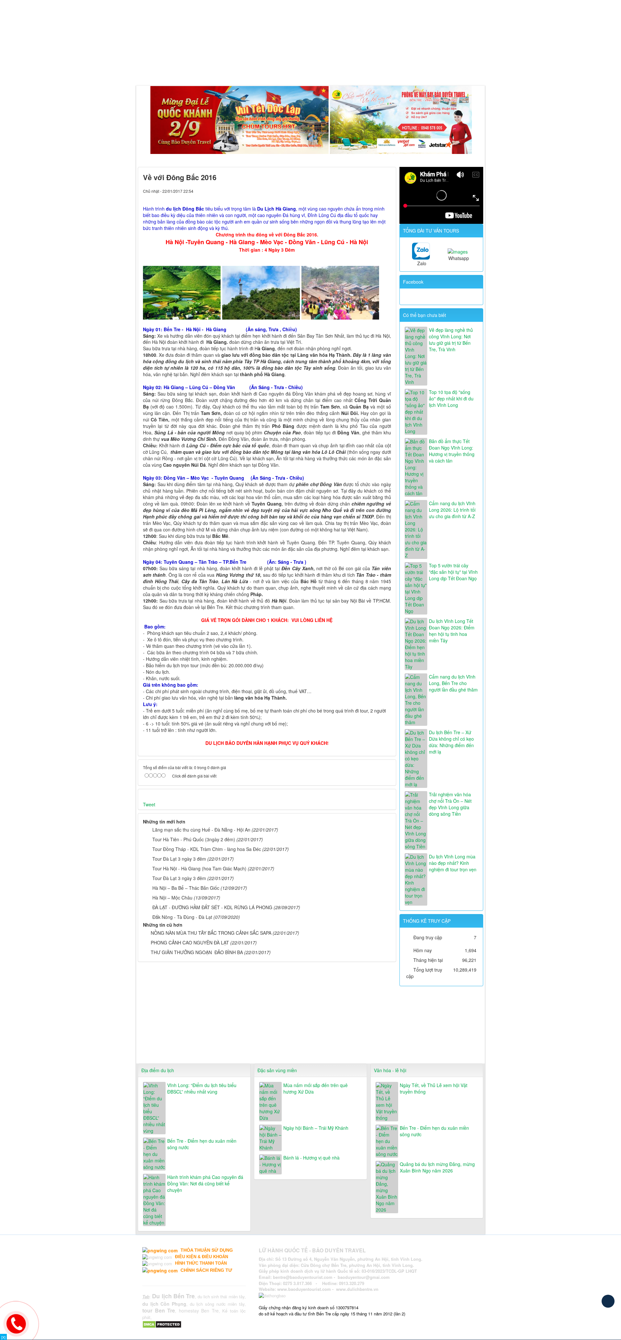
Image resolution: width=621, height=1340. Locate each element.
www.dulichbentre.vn (357, 1289)
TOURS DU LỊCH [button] (214, 69)
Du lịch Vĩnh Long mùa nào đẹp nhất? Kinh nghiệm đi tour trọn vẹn (452, 863)
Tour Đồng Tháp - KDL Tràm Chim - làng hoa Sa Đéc (206, 849)
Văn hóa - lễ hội (390, 1070)
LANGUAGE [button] (392, 69)
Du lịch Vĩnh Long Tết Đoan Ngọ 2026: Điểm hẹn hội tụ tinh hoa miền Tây (451, 631)
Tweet (149, 804)
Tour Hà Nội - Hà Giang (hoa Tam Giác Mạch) (199, 868)
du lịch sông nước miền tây (217, 1304)
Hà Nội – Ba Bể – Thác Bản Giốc (185, 888)
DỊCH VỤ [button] (256, 69)
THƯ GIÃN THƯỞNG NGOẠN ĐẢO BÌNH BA (197, 952)
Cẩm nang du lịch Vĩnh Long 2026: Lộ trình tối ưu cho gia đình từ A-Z (452, 509)
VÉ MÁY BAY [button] (292, 69)
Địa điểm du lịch (157, 1070)
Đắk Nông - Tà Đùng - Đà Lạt (182, 917)
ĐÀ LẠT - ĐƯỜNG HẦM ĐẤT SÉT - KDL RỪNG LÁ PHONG (212, 907)
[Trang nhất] (144, 69)
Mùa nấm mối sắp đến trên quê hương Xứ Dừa (315, 1088)
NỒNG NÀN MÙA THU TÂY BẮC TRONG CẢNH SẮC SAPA (211, 933)
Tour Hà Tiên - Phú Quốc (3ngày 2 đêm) (193, 839)
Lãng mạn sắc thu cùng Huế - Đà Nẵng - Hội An (201, 829)
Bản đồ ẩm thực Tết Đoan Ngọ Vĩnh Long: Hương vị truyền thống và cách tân (451, 451)
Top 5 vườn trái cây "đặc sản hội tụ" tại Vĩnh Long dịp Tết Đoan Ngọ (453, 572)
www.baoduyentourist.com (304, 1289)
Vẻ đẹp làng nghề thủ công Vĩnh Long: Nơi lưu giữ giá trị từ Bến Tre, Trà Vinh (451, 340)
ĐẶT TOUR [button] (331, 69)
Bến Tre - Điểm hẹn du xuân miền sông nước (201, 1144)
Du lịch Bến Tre (173, 1296)
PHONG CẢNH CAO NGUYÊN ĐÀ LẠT (190, 942)
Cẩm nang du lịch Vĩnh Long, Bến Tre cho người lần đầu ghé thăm (453, 683)
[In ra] (375, 191)
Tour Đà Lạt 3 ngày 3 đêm (179, 858)
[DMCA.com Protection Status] (162, 1324)
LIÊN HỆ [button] (360, 69)
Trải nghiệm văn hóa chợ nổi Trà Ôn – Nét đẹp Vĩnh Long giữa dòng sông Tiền (450, 804)
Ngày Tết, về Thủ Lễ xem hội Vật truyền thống (433, 1088)
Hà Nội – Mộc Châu (172, 897)
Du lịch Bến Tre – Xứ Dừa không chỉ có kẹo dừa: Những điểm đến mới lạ (451, 742)
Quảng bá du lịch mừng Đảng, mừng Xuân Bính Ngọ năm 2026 (437, 1167)
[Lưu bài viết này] (386, 191)
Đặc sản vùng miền (277, 1070)
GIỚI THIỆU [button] (170, 69)
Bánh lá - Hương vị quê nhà (311, 1157)
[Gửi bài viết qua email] (364, 191)
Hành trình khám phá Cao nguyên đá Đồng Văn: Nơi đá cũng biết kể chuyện (205, 1183)
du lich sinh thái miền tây (221, 1296)
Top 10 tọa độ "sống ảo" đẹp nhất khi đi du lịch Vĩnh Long (451, 398)
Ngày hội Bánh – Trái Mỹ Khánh (315, 1128)
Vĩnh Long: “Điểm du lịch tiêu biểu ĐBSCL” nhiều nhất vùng (201, 1088)
